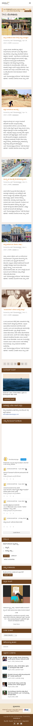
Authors (20, 721)
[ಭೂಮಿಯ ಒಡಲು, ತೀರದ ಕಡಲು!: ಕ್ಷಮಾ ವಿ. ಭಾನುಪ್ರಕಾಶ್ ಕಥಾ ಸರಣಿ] (5, 667)
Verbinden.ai (16, 718)
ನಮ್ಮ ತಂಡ (11, 721)
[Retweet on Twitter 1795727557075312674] (7, 527)
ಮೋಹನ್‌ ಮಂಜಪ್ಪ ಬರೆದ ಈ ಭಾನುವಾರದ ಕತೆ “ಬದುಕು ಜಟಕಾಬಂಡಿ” (19, 675)
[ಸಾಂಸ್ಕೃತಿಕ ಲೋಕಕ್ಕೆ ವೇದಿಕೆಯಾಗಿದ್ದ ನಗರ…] (16, 168)
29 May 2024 (22, 518)
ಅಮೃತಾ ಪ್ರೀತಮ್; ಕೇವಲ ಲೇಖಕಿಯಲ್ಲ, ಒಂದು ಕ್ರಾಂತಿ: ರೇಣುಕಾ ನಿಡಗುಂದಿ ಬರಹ (18, 658)
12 (22, 364)
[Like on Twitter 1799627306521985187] (11, 479)
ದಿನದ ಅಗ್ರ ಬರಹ (19, 661)
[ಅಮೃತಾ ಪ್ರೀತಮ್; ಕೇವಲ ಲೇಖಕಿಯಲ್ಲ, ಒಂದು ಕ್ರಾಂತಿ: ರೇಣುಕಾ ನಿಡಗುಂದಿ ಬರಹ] (5, 659)
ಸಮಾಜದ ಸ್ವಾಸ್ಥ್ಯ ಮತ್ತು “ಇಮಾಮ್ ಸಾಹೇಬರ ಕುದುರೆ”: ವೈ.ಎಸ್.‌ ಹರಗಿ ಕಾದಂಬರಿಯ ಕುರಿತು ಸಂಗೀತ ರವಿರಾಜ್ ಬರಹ (16, 610)
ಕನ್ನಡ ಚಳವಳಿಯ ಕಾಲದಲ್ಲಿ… (11, 110)
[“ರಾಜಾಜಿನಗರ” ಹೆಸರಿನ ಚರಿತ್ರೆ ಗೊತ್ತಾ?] (16, 298)
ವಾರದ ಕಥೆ (17, 678)
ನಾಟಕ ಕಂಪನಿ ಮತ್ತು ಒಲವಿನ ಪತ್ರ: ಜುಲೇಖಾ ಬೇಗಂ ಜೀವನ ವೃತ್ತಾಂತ (17, 684)
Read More (16, 624)
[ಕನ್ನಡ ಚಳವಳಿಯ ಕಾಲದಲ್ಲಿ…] (16, 98)
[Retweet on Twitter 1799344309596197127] (7, 496)
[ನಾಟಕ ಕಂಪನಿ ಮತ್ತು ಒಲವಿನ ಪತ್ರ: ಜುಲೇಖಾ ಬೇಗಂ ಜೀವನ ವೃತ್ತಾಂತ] (5, 684)
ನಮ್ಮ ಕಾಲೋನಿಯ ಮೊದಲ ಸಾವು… (13, 245)
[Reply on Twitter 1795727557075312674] (4, 527)
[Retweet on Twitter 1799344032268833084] (7, 513)
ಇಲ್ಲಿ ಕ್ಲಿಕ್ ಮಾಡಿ (8, 575)
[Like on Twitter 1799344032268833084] (11, 513)
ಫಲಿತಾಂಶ (13, 556)
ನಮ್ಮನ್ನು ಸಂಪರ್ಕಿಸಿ (25, 721)
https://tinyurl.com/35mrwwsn (12, 511)
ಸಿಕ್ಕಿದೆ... (7, 548)
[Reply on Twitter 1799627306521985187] (4, 479)
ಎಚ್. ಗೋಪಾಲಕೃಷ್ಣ (15, 41)
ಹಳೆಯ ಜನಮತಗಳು (9, 560)
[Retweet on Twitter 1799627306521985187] (7, 479)
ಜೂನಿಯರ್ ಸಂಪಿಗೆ (9, 399)
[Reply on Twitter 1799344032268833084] (4, 513)
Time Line (16, 721)
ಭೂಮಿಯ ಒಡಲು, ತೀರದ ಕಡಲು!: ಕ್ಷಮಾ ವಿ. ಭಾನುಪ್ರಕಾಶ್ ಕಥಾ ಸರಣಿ (15, 394)
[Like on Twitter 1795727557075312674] (11, 527)
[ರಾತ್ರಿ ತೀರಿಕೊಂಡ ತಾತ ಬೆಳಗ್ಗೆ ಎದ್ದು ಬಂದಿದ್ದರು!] (16, 26)
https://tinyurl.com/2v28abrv (12, 494)
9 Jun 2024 (21, 469)
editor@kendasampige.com (11, 414)
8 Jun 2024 (21, 484)
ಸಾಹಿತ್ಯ (22, 678)
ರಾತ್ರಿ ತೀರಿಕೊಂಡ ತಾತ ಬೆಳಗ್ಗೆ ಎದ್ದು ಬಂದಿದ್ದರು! (16, 38)
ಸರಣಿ (9, 43)
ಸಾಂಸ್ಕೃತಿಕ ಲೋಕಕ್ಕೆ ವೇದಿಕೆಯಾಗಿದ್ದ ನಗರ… (15, 179)
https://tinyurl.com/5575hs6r (12, 476)
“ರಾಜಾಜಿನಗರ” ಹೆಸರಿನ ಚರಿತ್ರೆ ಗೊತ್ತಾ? (14, 310)
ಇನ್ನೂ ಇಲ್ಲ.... (9, 551)
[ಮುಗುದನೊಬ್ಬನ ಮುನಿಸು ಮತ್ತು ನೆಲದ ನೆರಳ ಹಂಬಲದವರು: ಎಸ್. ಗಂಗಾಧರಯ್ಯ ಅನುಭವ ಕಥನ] (5, 693)
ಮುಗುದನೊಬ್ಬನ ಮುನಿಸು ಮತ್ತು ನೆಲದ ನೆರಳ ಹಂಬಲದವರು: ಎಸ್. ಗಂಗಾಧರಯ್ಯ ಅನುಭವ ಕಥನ (18, 693)
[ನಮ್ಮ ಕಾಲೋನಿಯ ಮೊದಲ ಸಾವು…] (16, 233)
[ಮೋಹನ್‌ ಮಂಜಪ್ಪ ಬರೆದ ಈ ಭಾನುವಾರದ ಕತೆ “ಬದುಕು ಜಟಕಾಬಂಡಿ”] (5, 676)
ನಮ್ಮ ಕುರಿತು (6, 721)
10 (15, 364)
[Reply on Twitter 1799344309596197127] (4, 496)
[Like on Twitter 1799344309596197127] (11, 496)
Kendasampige (12, 469)
